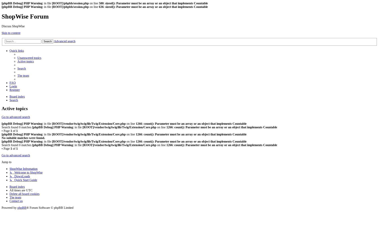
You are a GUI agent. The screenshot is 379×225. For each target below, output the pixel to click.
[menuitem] (29, 58)
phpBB (21, 207)
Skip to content (11, 33)
